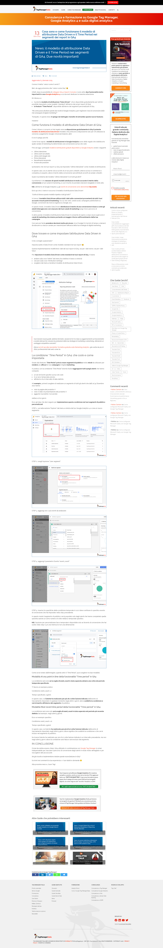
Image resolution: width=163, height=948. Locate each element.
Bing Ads (124, 283)
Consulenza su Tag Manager (99, 888)
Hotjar (121, 318)
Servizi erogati (36, 891)
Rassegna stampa (36, 906)
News (46, 76)
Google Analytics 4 (53, 94)
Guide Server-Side (57, 896)
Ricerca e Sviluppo (37, 901)
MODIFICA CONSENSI (44, 943)
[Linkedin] (42, 874)
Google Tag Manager (88, 748)
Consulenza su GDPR (97, 900)
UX (112, 368)
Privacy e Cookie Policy (118, 333)
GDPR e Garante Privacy (118, 305)
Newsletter (35, 913)
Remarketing (115, 336)
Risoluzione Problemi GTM (119, 339)
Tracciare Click (116, 349)
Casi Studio (35, 898)
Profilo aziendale (36, 888)
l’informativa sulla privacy (121, 189)
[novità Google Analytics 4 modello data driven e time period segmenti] (69, 55)
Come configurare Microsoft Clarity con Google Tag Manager (120, 407)
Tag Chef (113, 888)
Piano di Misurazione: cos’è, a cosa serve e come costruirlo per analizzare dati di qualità (120, 267)
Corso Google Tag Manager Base (81, 891)
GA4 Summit (115, 302)
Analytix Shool (75, 888)
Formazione (35, 893)
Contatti (111, 10)
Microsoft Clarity (116, 322)
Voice (124, 372)
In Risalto (68, 941)
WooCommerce (116, 375)
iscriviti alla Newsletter (125, 924)
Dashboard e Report (123, 292)
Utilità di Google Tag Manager (120, 365)
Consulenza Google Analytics (99, 891)
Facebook (126, 299)
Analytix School (100, 10)
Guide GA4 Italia (56, 893)
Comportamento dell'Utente (119, 289)
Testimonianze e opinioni (39, 911)
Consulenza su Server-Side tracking (98, 896)
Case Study (115, 286)
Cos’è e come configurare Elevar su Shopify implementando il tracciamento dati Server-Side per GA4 (120, 214)
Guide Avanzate (56, 891)
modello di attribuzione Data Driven (46, 132)
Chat (122, 286)
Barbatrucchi (115, 283)
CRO (113, 292)
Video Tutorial (115, 372)
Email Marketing (116, 299)
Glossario (54, 888)
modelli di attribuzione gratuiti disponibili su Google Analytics (71, 148)
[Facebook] (35, 874)
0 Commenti (54, 76)
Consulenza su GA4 (96, 893)
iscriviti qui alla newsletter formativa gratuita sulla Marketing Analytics (63, 347)
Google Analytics (116, 312)
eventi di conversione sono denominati (79, 187)
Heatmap (114, 318)
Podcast (54, 901)
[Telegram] (64, 874)
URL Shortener (116, 362)
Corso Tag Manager (74, 10)
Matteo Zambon (37, 76)
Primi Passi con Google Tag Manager (119, 329)
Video (118, 368)
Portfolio (34, 908)
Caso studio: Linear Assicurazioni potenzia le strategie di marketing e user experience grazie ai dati (119, 241)
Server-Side (120, 343)
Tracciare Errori (116, 352)
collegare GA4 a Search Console (64, 92)
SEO (113, 343)
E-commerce (115, 296)
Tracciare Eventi (116, 356)
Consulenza (88, 9)
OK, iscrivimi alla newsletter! (120, 197)
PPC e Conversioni (117, 325)
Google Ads (115, 309)
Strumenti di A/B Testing (118, 346)
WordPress (115, 378)
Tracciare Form (116, 359)
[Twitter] (49, 874)
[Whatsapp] (56, 874)
